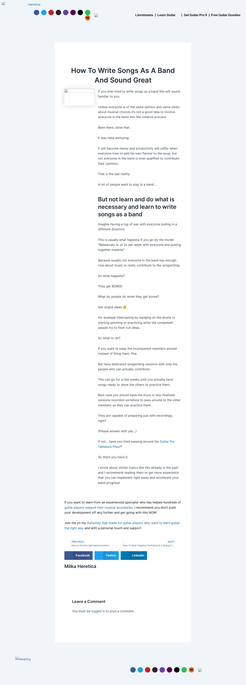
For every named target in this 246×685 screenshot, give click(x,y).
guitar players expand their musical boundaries (98, 507)
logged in (98, 611)
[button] (78, 555)
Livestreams (144, 15)
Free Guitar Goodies (225, 15)
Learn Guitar (166, 15)
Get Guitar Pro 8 (195, 15)
